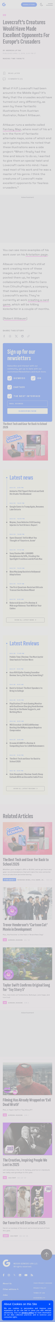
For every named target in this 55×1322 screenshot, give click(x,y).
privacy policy (28, 1313)
